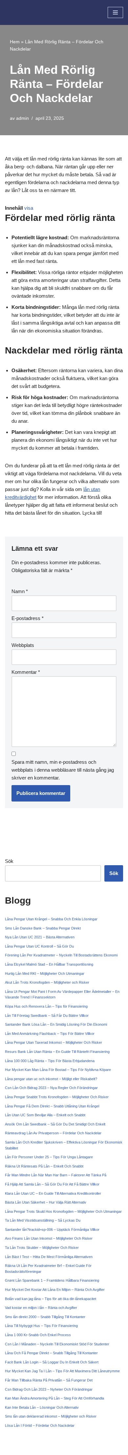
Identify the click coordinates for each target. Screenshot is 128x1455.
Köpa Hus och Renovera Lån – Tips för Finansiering (46, 1006)
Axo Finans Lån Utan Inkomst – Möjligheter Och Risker (49, 1238)
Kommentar (25, 672)
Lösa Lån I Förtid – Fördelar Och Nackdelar (40, 1425)
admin (22, 118)
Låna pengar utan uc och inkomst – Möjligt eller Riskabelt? (51, 1079)
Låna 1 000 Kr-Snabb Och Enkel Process (38, 1335)
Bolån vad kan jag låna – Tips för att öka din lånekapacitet (50, 1299)
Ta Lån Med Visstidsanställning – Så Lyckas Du (42, 1220)
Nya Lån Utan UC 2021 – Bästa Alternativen (40, 937)
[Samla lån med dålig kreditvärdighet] (24, 12)
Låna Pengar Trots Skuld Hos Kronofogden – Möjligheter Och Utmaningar (63, 1211)
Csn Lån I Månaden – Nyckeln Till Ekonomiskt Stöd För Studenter (57, 1344)
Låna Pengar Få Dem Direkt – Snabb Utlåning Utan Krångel (52, 1106)
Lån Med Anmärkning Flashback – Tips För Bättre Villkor (50, 1034)
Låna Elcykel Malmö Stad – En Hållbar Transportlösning (49, 964)
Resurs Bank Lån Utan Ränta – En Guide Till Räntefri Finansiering (57, 1052)
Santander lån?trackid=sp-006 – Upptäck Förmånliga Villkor (52, 1229)
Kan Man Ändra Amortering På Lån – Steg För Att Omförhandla (54, 1398)
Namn (19, 591)
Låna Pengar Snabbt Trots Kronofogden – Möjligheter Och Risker (57, 1097)
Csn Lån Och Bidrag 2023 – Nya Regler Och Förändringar (51, 1088)
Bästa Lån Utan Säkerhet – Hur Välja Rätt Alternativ (45, 1202)
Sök (9, 861)
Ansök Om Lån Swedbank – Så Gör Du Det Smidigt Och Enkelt (55, 1124)
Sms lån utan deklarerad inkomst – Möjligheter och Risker (50, 1416)
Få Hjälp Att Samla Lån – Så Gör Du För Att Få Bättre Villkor (52, 1184)
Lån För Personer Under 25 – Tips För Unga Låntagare (49, 1157)
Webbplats (22, 645)
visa (28, 208)
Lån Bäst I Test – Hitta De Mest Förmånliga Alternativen (49, 1257)
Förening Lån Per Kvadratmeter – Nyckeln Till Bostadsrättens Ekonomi (61, 955)
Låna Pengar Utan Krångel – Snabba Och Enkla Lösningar (51, 919)
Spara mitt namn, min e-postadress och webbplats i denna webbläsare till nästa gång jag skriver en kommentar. (62, 770)
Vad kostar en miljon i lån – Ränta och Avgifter (41, 1308)
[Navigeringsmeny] (115, 12)
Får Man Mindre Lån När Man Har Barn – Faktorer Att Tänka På (55, 1175)
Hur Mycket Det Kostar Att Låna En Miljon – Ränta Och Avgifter (55, 1290)
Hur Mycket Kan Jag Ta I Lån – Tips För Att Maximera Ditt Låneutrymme (62, 1371)
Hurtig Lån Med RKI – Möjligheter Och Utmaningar (44, 973)
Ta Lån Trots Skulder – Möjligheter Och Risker (42, 1248)
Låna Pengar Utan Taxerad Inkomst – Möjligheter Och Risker (53, 1042)
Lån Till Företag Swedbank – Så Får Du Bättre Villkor (47, 1015)
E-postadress (27, 618)
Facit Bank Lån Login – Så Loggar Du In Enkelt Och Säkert (51, 1362)
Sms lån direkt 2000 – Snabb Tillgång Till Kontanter (45, 1317)
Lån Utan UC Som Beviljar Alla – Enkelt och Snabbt (45, 1115)
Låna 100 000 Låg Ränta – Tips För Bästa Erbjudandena (50, 1061)
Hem (15, 41)
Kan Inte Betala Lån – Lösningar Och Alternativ (42, 1407)
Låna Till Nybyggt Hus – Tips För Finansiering (41, 1326)
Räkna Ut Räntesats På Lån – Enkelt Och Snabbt (44, 1166)
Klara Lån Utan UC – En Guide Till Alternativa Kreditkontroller (53, 1193)
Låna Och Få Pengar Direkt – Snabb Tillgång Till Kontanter (51, 1353)
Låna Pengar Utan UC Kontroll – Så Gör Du (39, 946)
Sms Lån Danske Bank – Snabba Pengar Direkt (43, 928)
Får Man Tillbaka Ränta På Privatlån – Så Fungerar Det (49, 1380)
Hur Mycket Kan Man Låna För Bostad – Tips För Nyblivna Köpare (58, 1070)
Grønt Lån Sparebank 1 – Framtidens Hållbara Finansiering (52, 1280)
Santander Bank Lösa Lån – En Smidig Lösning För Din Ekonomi (56, 1024)
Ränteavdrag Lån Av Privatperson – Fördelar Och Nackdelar (53, 1133)
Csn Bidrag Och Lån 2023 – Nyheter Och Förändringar (49, 1389)
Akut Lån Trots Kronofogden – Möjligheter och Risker (47, 982)
